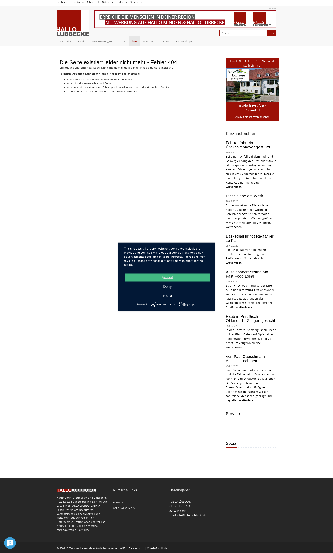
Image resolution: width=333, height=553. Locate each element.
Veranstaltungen (102, 41)
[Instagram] (231, 456)
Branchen (148, 41)
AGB (122, 548)
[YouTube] (244, 456)
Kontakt (118, 502)
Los (272, 33)
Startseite (65, 41)
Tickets (165, 41)
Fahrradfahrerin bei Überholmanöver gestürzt (248, 145)
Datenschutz (136, 548)
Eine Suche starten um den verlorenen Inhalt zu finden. (100, 79)
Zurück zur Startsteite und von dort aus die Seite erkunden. (102, 91)
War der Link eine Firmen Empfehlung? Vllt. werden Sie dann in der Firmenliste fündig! (118, 87)
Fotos (122, 41)
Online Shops (184, 41)
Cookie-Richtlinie (157, 548)
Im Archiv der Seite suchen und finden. (90, 83)
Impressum (110, 548)
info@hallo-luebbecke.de (192, 515)
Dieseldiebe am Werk (244, 196)
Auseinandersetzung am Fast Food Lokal (247, 274)
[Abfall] (256, 426)
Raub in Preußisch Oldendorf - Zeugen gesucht (250, 318)
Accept (167, 277)
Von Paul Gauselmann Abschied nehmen (245, 358)
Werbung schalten (124, 508)
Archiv (81, 41)
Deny (167, 286)
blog (134, 41)
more (167, 295)
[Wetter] (231, 426)
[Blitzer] (244, 426)
